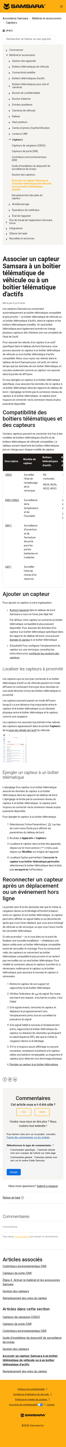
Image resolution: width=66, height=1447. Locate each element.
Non (42, 1112)
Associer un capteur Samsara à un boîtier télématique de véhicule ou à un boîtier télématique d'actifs (31, 185)
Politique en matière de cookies (31, 1399)
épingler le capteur (20, 639)
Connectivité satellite (23, 72)
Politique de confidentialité (31, 1389)
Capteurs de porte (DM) (25, 151)
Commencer (16, 50)
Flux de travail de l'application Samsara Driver (30, 222)
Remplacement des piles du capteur (27, 197)
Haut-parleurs (19, 122)
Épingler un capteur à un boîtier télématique (34, 1064)
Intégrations (16, 228)
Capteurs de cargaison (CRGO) (29, 145)
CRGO (8, 474)
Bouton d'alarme (21, 98)
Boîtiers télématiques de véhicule (30, 66)
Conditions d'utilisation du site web (31, 1394)
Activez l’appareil (19, 610)
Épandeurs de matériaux (25, 210)
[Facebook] (5, 1079)
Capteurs (11, 22)
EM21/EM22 (12, 500)
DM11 (8, 525)
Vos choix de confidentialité (23, 1404)
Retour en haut (11, 1197)
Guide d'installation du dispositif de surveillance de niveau (31, 167)
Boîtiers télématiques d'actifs (28, 78)
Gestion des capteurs (23, 174)
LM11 (8, 566)
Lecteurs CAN (19, 133)
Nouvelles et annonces (21, 238)
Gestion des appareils (24, 61)
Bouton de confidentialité (26, 93)
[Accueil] (24, 6)
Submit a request (47, 1186)
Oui (24, 1112)
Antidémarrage (20, 204)
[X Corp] (10, 1079)
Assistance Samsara (15, 18)
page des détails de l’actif (22, 730)
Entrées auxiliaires (22, 104)
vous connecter (21, 1236)
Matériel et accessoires (46, 18)
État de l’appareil (21, 215)
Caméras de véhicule (23, 110)
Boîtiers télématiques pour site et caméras (30, 86)
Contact (51, 1404)
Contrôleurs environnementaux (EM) (29, 159)
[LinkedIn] (15, 1079)
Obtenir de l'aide (18, 233)
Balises (16, 116)
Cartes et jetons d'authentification (31, 128)
